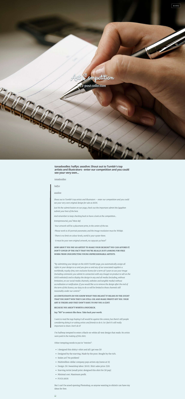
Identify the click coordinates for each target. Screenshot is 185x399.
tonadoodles (60, 179)
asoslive (57, 193)
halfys (57, 186)
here (120, 208)
